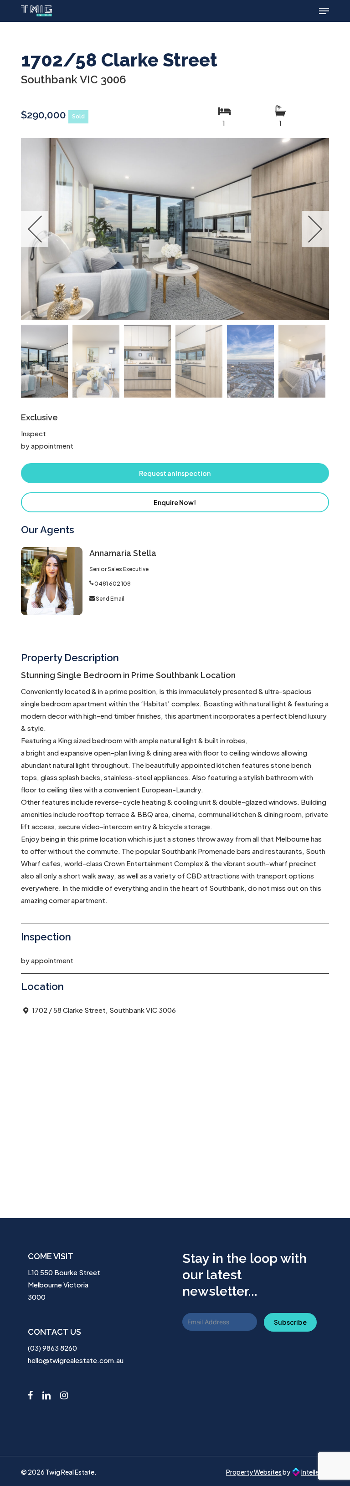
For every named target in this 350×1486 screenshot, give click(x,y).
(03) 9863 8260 (52, 1347)
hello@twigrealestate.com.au (76, 1360)
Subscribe (290, 1322)
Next (315, 229)
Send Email (110, 598)
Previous (34, 229)
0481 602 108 (112, 583)
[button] (324, 10)
